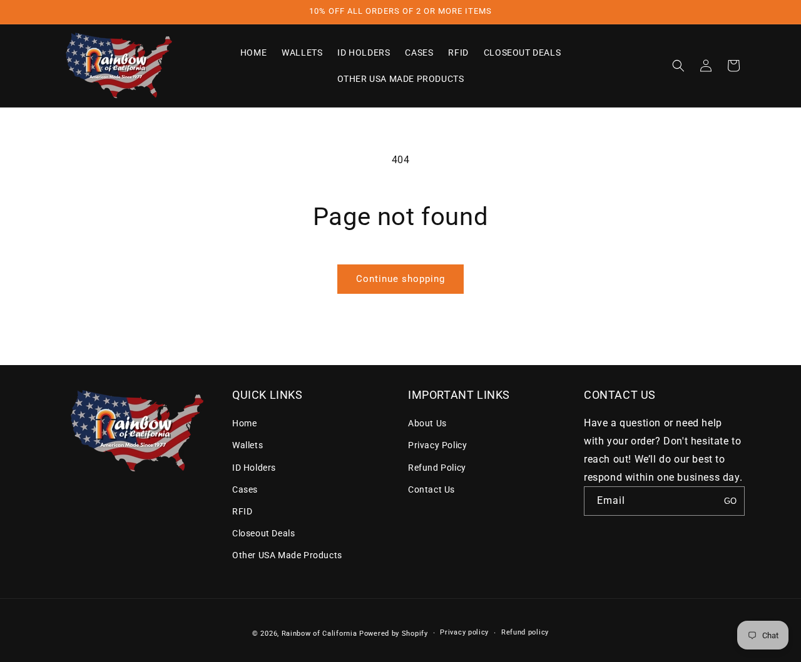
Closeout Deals (263, 533)
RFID (242, 511)
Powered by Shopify (393, 633)
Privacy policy (464, 632)
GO (730, 501)
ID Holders (254, 468)
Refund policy (525, 632)
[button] (678, 65)
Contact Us (431, 489)
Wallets (247, 445)
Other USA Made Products (287, 555)
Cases (245, 489)
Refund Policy (437, 468)
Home (244, 423)
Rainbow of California (319, 633)
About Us (427, 423)
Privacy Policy (437, 445)
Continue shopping (400, 278)
